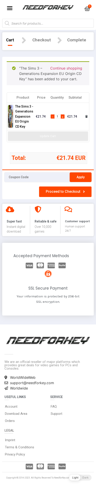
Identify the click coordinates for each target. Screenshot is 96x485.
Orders (10, 421)
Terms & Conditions (19, 447)
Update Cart (48, 136)
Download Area (16, 414)
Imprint (10, 440)
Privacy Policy (15, 454)
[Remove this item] (86, 116)
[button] (9, 8)
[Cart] (87, 8)
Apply (81, 177)
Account (11, 407)
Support (56, 414)
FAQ (54, 407)
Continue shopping (66, 68)
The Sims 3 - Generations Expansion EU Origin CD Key (24, 116)
